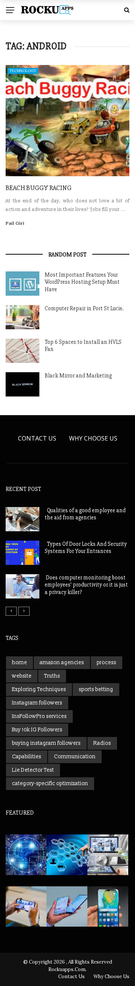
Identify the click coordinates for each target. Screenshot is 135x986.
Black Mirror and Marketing (78, 375)
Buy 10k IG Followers (37, 730)
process (106, 662)
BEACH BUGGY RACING (39, 188)
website (22, 676)
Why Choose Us (93, 438)
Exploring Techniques (39, 689)
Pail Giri (15, 223)
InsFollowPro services (39, 716)
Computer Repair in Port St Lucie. (84, 308)
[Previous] (11, 611)
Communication (75, 756)
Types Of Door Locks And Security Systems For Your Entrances (86, 548)
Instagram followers (37, 703)
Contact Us (37, 438)
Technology (22, 70)
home (19, 662)
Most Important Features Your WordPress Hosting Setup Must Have (82, 282)
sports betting (96, 689)
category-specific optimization (50, 783)
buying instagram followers (46, 743)
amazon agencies (62, 662)
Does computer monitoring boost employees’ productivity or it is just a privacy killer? (86, 584)
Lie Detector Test (33, 770)
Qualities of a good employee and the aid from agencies (85, 514)
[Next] (24, 611)
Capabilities (26, 756)
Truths (52, 676)
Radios (102, 743)
